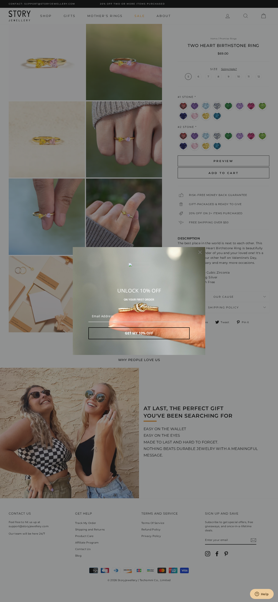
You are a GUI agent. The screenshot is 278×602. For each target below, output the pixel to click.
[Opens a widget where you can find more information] (262, 594)
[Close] (200, 252)
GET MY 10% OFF (139, 333)
